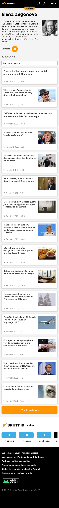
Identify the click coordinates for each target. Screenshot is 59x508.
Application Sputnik (30, 469)
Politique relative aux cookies (16, 461)
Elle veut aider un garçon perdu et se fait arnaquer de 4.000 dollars (25, 72)
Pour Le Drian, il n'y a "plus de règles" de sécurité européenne (18, 180)
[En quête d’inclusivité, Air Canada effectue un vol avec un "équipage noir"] (47, 322)
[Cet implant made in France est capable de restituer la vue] (47, 391)
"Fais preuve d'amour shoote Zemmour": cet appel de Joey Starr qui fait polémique (17, 93)
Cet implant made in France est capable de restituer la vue (18, 387)
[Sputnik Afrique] (9, 4)
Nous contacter (9, 457)
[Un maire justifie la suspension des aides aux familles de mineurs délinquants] (47, 160)
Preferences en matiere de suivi (17, 473)
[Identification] (39, 3)
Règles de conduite (11, 469)
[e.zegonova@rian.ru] (15, 49)
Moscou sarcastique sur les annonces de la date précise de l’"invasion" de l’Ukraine (18, 297)
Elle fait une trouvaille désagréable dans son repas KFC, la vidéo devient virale (19, 250)
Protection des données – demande (19, 465)
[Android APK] (10, 481)
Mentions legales (29, 452)
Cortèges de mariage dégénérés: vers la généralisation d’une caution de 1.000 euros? (19, 343)
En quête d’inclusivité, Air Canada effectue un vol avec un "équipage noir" (19, 320)
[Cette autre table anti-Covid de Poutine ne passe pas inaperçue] (47, 276)
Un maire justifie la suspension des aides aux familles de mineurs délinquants (19, 158)
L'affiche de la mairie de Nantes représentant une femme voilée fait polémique (27, 115)
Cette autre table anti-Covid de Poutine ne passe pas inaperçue (18, 272)
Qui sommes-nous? (11, 452)
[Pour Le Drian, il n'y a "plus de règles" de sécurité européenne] (47, 183)
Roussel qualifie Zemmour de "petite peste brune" (17, 133)
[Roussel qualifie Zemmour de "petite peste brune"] (47, 137)
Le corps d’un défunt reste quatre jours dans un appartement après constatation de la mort (19, 204)
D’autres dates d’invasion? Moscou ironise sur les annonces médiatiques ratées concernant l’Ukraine (19, 229)
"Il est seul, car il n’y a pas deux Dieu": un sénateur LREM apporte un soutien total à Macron (19, 366)
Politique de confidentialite (30, 457)
